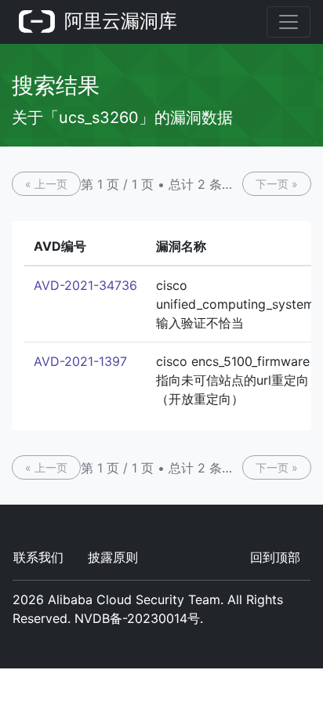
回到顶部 (275, 557)
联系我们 (38, 557)
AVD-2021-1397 (80, 361)
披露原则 (113, 557)
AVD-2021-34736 (85, 285)
